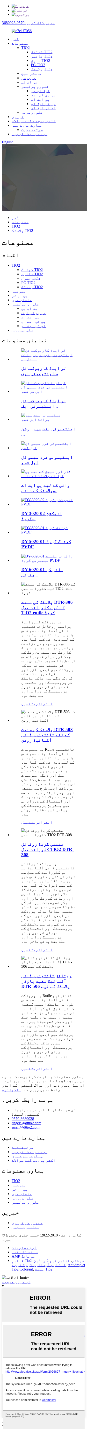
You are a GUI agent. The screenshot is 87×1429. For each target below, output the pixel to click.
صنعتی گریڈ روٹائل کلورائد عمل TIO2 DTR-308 (47, 849)
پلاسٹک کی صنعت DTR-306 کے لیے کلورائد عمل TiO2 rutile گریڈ (47, 607)
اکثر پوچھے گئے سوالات (34, 121)
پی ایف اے (40, 99)
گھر (15, 39)
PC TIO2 (38, 65)
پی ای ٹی (29, 82)
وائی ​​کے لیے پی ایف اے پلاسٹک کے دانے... (45, 488)
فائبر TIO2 (41, 56)
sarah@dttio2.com (25, 1127)
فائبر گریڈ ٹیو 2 (28, 1265)
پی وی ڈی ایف (43, 95)
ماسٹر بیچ (31, 73)
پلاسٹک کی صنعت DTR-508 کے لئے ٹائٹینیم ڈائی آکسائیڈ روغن (47, 735)
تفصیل (27, 704)
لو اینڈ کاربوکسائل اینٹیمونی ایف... (43, 371)
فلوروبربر (32, 112)
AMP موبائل (23, 1256)
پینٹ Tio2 (43, 1269)
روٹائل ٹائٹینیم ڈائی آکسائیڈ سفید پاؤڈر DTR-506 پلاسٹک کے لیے (46, 981)
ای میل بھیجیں (16, 1282)
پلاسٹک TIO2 (41, 69)
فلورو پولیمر (35, 86)
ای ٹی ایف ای (43, 108)
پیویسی (28, 78)
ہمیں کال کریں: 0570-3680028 (28, 23)
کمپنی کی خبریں (27, 1223)
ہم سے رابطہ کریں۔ (30, 134)
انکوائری (43, 704)
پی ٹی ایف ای (43, 104)
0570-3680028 (23, 1119)
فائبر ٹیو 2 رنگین (52, 1261)
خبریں (18, 117)
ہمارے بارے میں (27, 125)
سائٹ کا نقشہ (25, 1252)
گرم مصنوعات (24, 1248)
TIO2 (25, 48)
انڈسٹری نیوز (25, 1227)
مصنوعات (20, 43)
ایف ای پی (40, 91)
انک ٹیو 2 (56, 1265)
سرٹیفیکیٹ (32, 130)
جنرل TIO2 (40, 61)
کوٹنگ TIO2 (41, 52)
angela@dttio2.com (26, 1123)
